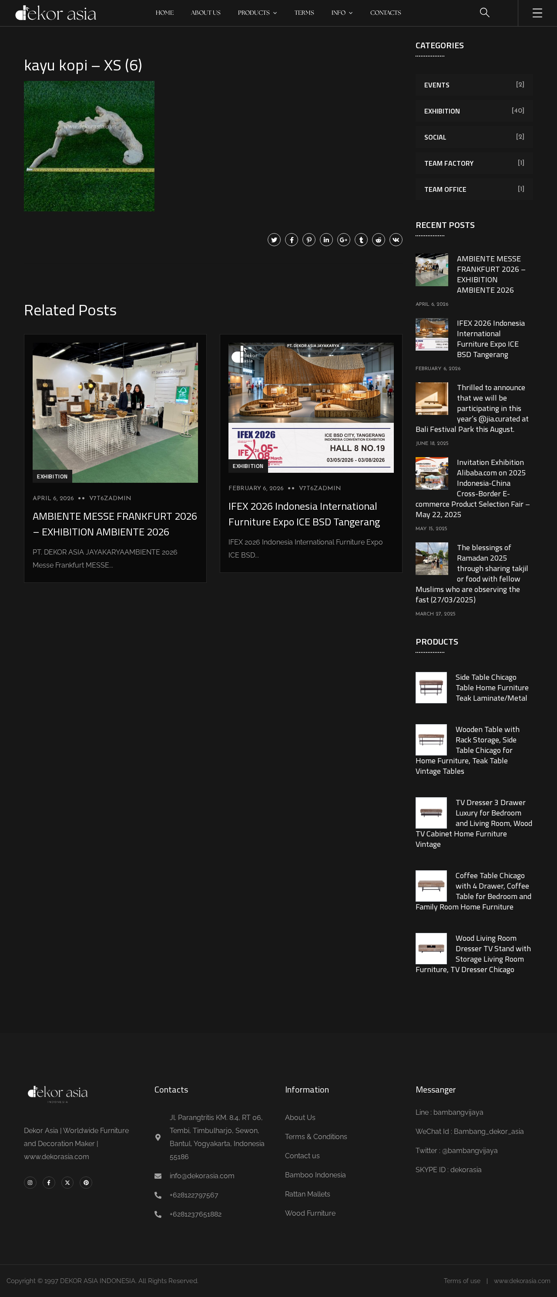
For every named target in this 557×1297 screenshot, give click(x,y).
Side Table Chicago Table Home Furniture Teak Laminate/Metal (492, 687)
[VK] (396, 239)
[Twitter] (274, 239)
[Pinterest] (308, 239)
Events (437, 85)
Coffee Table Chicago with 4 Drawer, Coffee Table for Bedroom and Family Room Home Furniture (473, 891)
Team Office (445, 189)
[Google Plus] (343, 239)
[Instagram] (30, 1183)
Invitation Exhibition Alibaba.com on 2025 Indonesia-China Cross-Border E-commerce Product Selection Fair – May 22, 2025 (473, 488)
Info (339, 13)
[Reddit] (378, 239)
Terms (304, 13)
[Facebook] (291, 239)
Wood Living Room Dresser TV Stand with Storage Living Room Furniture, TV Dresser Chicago (473, 953)
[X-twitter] (67, 1183)
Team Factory (448, 163)
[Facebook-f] (49, 1183)
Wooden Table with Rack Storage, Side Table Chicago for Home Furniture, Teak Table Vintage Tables (468, 750)
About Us (206, 13)
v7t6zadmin (110, 498)
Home (165, 13)
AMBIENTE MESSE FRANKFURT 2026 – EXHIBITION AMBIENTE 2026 (115, 523)
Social (435, 137)
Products (254, 13)
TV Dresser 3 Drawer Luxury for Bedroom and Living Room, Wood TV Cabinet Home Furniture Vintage (474, 823)
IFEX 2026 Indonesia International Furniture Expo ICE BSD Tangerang (304, 513)
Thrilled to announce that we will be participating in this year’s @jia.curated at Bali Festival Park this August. (472, 408)
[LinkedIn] (326, 239)
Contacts (385, 13)
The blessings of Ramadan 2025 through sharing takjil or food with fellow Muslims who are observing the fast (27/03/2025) (472, 573)
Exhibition (52, 476)
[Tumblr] (361, 239)
